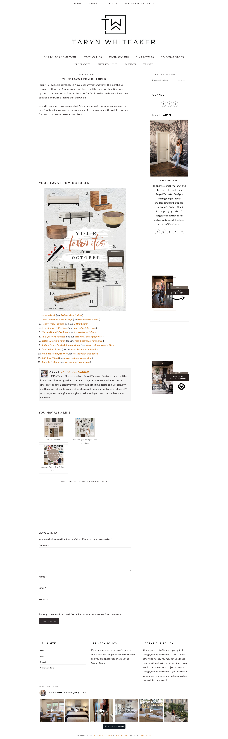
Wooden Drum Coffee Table (54, 332)
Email (42, 587)
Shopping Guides (99, 482)
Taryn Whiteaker (75, 371)
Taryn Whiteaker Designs (114, 29)
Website (43, 598)
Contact (43, 662)
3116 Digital (145, 735)
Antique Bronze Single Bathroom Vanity (60, 345)
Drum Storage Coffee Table (54, 328)
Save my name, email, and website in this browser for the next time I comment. (80, 614)
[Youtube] (181, 231)
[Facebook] (163, 104)
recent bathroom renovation (89, 340)
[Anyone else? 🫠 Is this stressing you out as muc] (126, 710)
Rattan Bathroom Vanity (53, 340)
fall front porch (81, 323)
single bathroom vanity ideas (100, 345)
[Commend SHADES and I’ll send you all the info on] (52, 710)
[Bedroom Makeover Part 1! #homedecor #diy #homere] (76, 710)
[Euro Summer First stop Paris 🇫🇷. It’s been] (176, 710)
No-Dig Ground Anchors (53, 336)
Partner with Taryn (47, 668)
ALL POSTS (82, 482)
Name (43, 576)
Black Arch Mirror (50, 362)
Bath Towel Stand (50, 357)
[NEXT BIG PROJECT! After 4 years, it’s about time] (101, 710)
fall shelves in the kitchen (85, 353)
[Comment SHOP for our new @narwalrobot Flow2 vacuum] (151, 710)
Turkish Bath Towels (51, 349)
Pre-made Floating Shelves (54, 353)
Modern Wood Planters (52, 323)
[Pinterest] (175, 104)
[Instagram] (169, 104)
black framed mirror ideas (77, 362)
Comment (45, 545)
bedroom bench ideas (71, 315)
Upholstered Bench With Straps (57, 319)
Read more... (174, 224)
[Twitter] (175, 231)
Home (42, 650)
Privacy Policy (98, 662)
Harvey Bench (48, 315)
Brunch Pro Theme (103, 735)
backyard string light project (88, 336)
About (42, 656)
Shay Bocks (121, 735)
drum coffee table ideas (84, 328)
